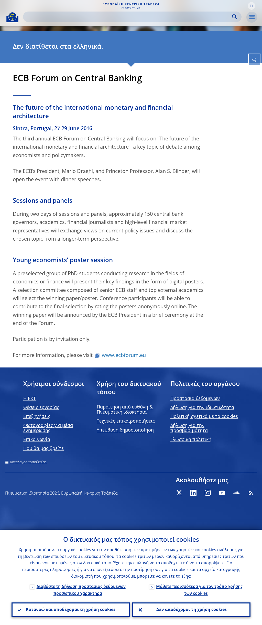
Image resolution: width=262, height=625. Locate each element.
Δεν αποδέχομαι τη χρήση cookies (191, 610)
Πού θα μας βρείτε (43, 448)
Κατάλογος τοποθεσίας (28, 462)
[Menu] (251, 17)
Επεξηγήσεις (36, 416)
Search (234, 16)
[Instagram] (208, 493)
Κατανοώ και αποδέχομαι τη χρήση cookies (70, 610)
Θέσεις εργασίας (41, 407)
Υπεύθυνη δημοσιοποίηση (125, 430)
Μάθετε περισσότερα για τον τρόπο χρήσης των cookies (199, 590)
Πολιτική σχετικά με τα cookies (204, 416)
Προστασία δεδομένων (195, 398)
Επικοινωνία (36, 439)
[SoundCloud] (236, 493)
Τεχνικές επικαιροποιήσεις (126, 421)
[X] (179, 493)
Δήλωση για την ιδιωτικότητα (202, 407)
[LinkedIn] (193, 493)
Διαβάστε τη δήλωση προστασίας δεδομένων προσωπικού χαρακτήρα (81, 590)
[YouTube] (222, 493)
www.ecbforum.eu (124, 355)
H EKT (29, 398)
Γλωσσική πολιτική (190, 439)
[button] (251, 6)
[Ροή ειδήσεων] (251, 493)
